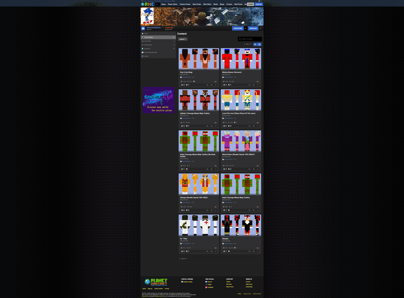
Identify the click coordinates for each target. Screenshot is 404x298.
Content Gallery (159, 37)
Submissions (167, 1)
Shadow (225, 239)
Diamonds (159, 48)
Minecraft (144, 296)
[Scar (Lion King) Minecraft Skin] (199, 59)
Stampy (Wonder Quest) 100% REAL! (194, 198)
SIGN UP (259, 4)
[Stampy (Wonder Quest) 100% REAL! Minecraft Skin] (199, 184)
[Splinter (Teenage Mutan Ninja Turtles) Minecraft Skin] (199, 100)
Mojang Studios (159, 296)
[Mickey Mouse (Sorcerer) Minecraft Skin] (241, 59)
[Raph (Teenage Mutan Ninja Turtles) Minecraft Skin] (241, 184)
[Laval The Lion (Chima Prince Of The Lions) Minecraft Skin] (241, 100)
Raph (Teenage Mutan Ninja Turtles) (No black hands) (197, 155)
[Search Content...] (240, 39)
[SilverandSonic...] (156, 4)
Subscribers (159, 41)
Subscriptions (159, 45)
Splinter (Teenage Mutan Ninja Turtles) (195, 113)
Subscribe (238, 28)
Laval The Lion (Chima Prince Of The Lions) (238, 113)
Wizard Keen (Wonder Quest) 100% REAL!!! (238, 154)
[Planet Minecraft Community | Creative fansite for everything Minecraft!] (156, 282)
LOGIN (250, 4)
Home (144, 1)
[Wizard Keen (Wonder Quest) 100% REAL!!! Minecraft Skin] (241, 141)
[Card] (255, 44)
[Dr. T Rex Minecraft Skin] (199, 226)
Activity (146, 56)
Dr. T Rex (183, 239)
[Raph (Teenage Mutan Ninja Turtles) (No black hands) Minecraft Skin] (199, 141)
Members (150, 1)
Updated (181, 39)
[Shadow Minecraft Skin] (241, 226)
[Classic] (259, 44)
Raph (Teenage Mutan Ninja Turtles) (236, 198)
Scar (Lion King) (186, 72)
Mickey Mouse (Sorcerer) (232, 72)
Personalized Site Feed (150, 52)
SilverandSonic (158, 1)
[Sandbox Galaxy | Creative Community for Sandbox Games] (158, 113)
